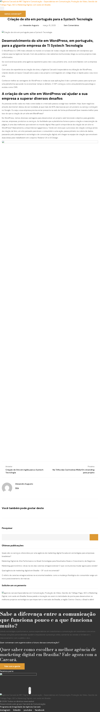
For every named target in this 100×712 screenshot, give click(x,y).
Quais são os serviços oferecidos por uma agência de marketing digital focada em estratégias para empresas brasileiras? (48, 555)
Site (17, 488)
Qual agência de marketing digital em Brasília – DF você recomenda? (30, 570)
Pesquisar (7, 528)
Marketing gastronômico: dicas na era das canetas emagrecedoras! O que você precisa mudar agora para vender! (49, 566)
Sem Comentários (71, 25)
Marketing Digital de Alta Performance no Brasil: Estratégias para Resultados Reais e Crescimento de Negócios (48, 561)
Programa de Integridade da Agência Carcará (20, 707)
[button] (2, 9)
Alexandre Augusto (31, 25)
